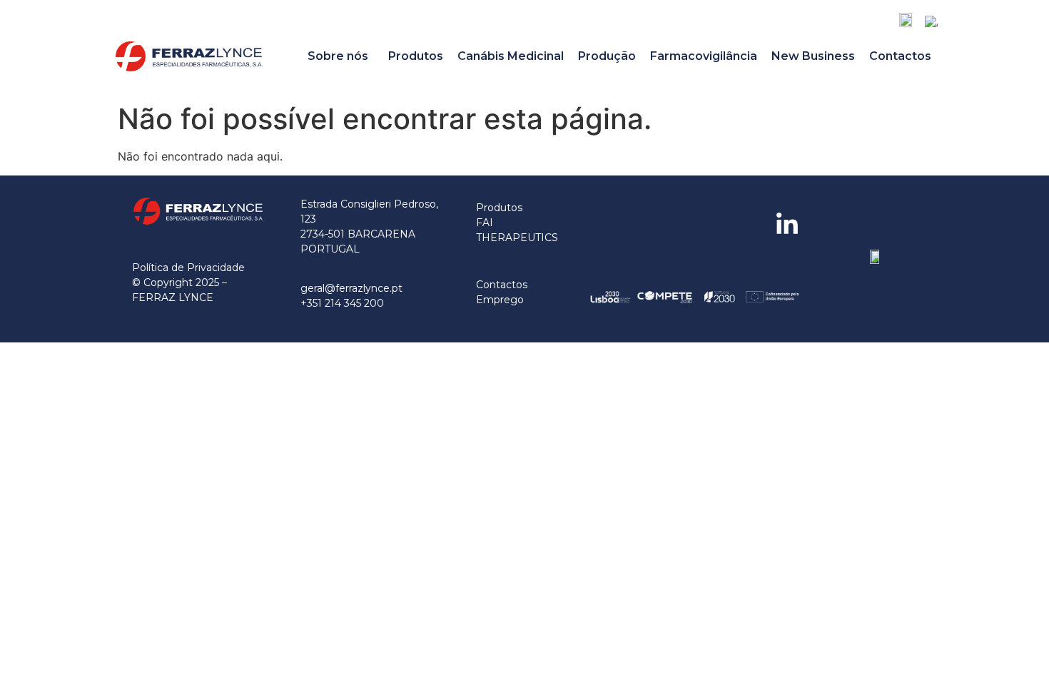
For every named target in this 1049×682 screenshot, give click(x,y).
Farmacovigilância (703, 56)
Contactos (900, 56)
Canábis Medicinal (510, 56)
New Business (813, 56)
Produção (607, 56)
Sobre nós (338, 56)
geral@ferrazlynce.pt (351, 288)
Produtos (415, 56)
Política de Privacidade (188, 267)
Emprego (500, 299)
